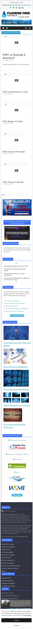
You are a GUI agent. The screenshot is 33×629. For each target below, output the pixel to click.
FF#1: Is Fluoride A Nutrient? (14, 56)
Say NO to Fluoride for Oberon (9, 568)
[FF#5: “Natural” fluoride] (16, 164)
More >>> (4, 571)
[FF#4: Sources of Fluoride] (16, 134)
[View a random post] (30, 28)
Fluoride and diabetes (15, 366)
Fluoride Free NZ (6, 549)
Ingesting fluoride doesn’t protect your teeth (16, 266)
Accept (16, 620)
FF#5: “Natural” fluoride (13, 182)
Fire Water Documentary (8, 586)
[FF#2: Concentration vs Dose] (16, 74)
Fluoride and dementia (16, 389)
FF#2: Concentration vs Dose (15, 91)
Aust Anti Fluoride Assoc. (8, 560)
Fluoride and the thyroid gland (17, 344)
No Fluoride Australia (7, 552)
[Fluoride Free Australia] (3, 28)
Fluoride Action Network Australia (10, 565)
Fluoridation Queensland (8, 583)
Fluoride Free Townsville (8, 555)
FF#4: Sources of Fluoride (14, 151)
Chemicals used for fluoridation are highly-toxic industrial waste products (17, 279)
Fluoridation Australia (7, 581)
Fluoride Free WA (6, 557)
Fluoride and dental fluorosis (14, 426)
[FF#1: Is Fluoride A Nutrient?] (16, 36)
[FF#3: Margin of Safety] (16, 104)
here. (9, 252)
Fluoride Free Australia (7, 544)
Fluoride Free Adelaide (7, 563)
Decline (16, 625)
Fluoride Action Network (8, 547)
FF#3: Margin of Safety (13, 121)
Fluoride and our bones (16, 405)
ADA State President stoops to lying (20, 5)
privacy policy (27, 615)
